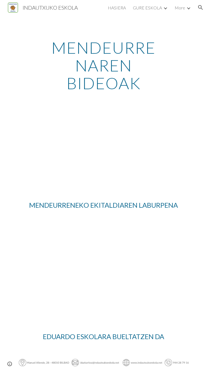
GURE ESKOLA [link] (147, 7)
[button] (200, 7)
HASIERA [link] (117, 7)
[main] (103, 65)
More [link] (180, 7)
